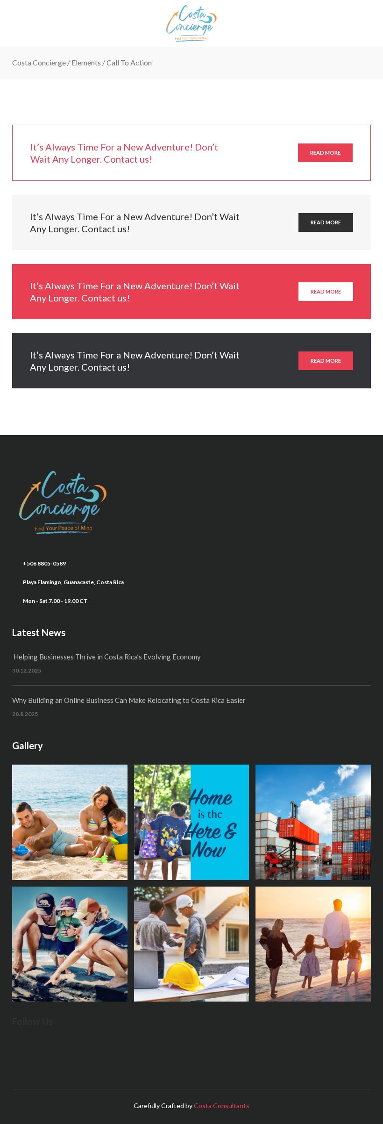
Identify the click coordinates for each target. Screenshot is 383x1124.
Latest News (38, 632)
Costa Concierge (39, 62)
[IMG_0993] (191, 944)
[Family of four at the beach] (70, 822)
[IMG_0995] (70, 944)
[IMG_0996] (313, 822)
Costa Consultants (221, 1106)
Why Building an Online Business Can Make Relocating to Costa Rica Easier (129, 700)
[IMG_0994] (313, 944)
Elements (86, 62)
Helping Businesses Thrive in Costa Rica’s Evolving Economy (106, 656)
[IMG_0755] (191, 822)
